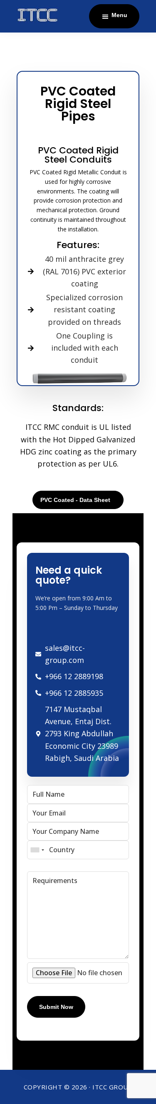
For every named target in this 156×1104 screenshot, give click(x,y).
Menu (119, 15)
